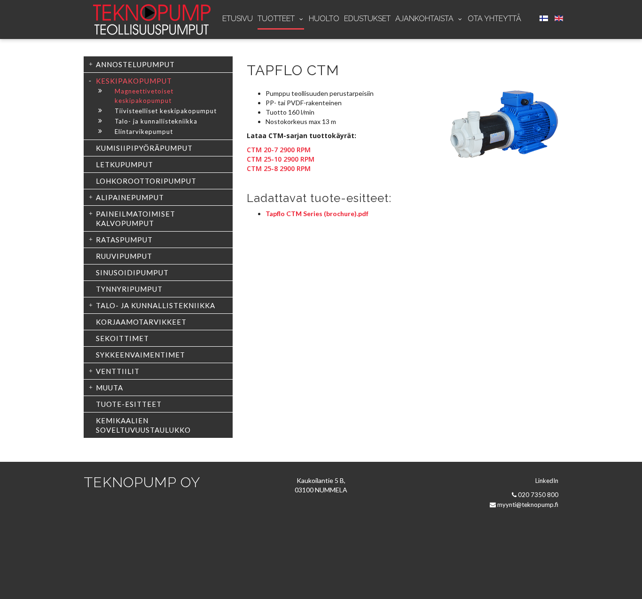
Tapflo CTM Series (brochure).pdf (317, 214)
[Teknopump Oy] (152, 19)
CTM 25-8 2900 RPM (279, 168)
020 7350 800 (538, 494)
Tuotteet (277, 18)
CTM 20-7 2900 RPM (279, 149)
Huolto (324, 18)
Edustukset (367, 18)
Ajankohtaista (425, 18)
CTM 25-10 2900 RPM (280, 159)
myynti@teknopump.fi (527, 504)
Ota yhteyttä (494, 18)
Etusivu (237, 18)
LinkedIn (546, 480)
